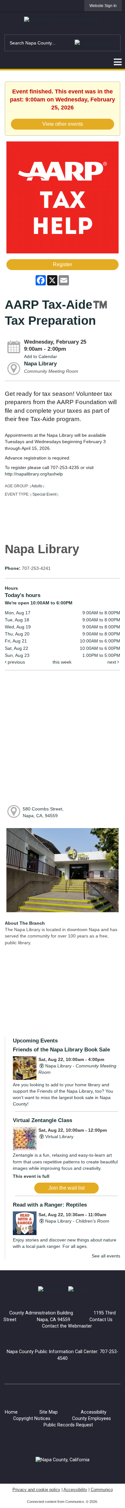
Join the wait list (66, 1188)
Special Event (44, 494)
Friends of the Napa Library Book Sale (61, 1049)
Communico (102, 1489)
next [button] (112, 662)
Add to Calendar (40, 356)
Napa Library (40, 364)
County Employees (91, 1418)
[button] (95, 42)
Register (62, 264)
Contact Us (101, 1319)
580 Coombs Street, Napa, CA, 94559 (43, 812)
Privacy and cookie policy (36, 1489)
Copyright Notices (31, 1418)
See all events (106, 1255)
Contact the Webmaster (67, 1326)
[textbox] (62, 43)
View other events (62, 124)
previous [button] (15, 662)
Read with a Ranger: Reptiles (50, 1204)
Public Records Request (68, 1425)
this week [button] (62, 662)
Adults (36, 486)
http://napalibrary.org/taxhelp (34, 473)
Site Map (48, 1412)
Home (11, 1412)
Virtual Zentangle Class (42, 1120)
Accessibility (93, 1412)
